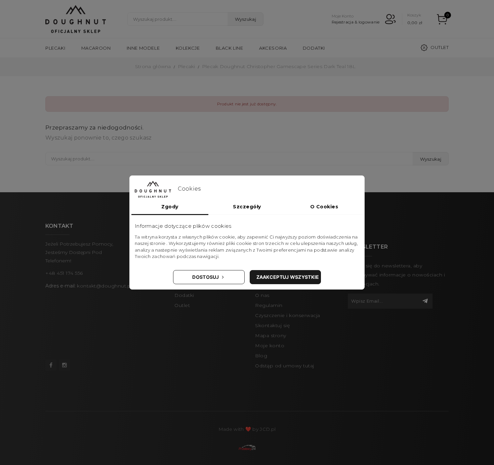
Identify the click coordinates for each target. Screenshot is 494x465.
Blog (261, 356)
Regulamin (269, 305)
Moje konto (269, 346)
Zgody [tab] (169, 207)
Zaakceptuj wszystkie (287, 277)
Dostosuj (206, 277)
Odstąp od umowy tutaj (284, 366)
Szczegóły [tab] (247, 207)
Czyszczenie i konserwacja (287, 315)
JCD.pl (268, 429)
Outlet (439, 47)
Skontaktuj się (272, 325)
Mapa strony (270, 335)
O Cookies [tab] (324, 207)
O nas (262, 295)
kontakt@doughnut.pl (104, 286)
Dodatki (184, 295)
